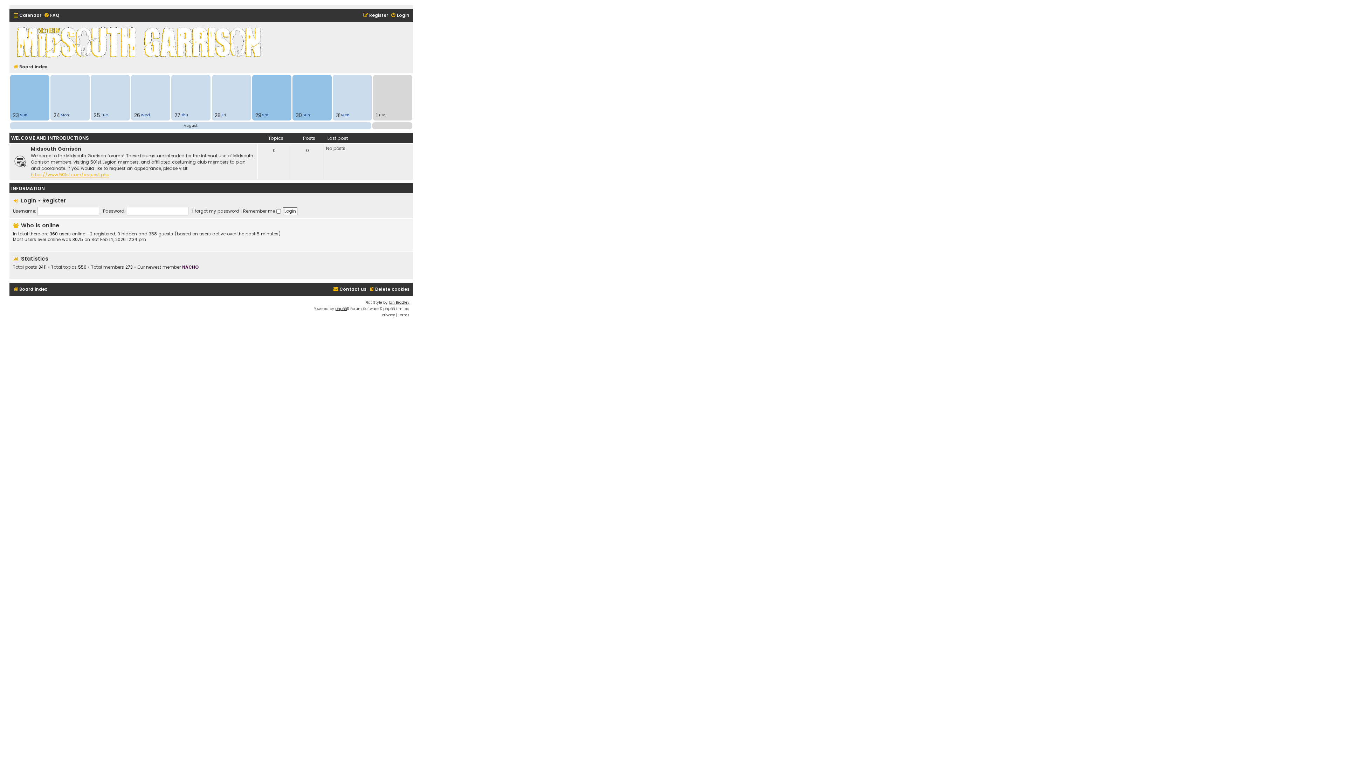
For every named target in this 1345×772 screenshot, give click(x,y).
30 (299, 115)
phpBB (341, 308)
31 (338, 115)
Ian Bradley (399, 302)
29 (258, 115)
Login (28, 200)
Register (54, 200)
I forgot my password (215, 211)
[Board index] (140, 42)
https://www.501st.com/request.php (70, 175)
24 (57, 115)
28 (218, 115)
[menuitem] (27, 15)
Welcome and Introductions (50, 138)
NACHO (190, 267)
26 (137, 115)
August (191, 125)
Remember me (259, 211)
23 (16, 115)
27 (177, 115)
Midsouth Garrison (56, 148)
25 (97, 115)
